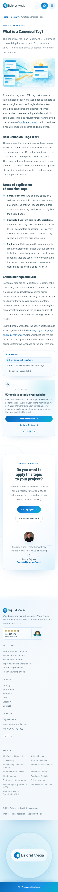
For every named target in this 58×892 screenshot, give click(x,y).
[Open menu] (52, 6)
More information (27, 418)
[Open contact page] (44, 6)
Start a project (27, 509)
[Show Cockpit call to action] (30, 431)
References (8, 689)
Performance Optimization (14, 780)
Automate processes (13, 667)
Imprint (6, 814)
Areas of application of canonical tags (26, 365)
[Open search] (37, 6)
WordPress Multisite (39, 776)
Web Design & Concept (13, 756)
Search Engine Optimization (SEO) (15, 785)
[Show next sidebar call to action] (34, 431)
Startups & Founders (40, 760)
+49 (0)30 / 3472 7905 (29, 518)
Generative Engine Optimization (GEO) (11, 792)
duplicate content (28, 122)
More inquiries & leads (14, 655)
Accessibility (8, 760)
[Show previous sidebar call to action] (23, 431)
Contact (7, 705)
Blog (5, 697)
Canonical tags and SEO (20, 371)
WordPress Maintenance (13, 771)
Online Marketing (38, 780)
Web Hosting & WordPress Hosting (14, 766)
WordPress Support (39, 771)
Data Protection (18, 814)
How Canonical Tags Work (21, 360)
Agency (6, 685)
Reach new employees (14, 671)
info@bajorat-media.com (15, 724)
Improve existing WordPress (17, 663)
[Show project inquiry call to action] (27, 431)
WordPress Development (41, 764)
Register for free (27, 425)
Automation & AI (38, 756)
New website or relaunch (15, 651)
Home (5, 17)
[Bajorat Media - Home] (14, 5)
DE (6, 736)
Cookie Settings (35, 814)
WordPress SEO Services (41, 784)
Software (7, 693)
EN (11, 736)
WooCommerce (9, 776)
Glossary (15, 17)
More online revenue (13, 659)
